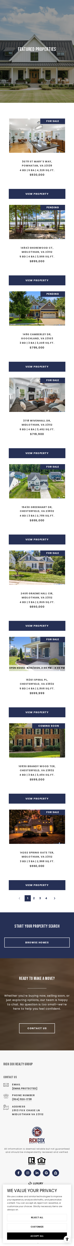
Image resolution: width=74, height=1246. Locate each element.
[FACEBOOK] (18, 1172)
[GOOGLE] (46, 1172)
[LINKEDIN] (37, 1172)
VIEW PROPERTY (37, 194)
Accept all (37, 1236)
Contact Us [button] (37, 1028)
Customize (37, 1226)
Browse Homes (37, 942)
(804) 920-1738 (22, 1099)
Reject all (37, 1217)
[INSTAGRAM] (27, 1172)
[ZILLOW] (55, 1172)
